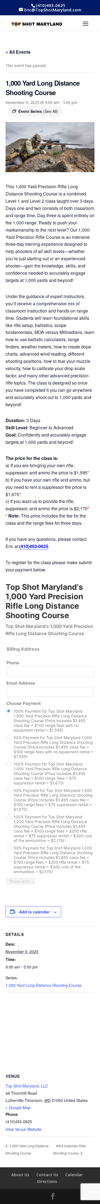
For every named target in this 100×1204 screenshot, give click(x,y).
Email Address (20, 683)
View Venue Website (23, 1129)
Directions (47, 1181)
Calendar (74, 1174)
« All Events (18, 52)
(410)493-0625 (50, 5)
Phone (12, 662)
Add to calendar (34, 912)
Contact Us (47, 1174)
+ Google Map (18, 1107)
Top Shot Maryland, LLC (27, 1086)
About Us (20, 1174)
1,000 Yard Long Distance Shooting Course (44, 985)
